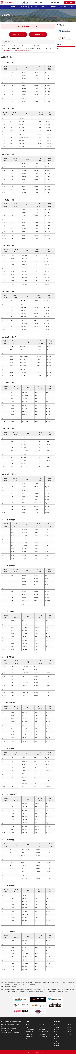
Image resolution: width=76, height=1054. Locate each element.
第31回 (58, 1024)
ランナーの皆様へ (23, 6)
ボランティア (34, 6)
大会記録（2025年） (45, 1034)
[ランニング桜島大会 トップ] (15, 2)
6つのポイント (54, 6)
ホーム (27, 1024)
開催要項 (13, 6)
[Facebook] (58, 2)
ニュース (5, 6)
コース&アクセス (43, 2)
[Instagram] (61, 2)
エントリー (69, 2)
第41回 (69, 1024)
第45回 (69, 1034)
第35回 (58, 1034)
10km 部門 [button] (37, 34)
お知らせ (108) (61, 49)
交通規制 (63, 6)
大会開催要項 (29, 1031)
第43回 (69, 1029)
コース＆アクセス (44, 1027)
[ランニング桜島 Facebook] (66, 31)
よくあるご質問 (34, 2)
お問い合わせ (53, 2)
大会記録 (71, 6)
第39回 (58, 1043)
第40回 (58, 1045)
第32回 (58, 1027)
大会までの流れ (44, 6)
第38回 (58, 1041)
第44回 (69, 1031)
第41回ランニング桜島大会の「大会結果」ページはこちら (16, 50)
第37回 (58, 1038)
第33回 (58, 1029)
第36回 (58, 1036)
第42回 (69, 1027)
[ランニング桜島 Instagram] (66, 38)
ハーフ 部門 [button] (17, 34)
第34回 (58, 1031)
